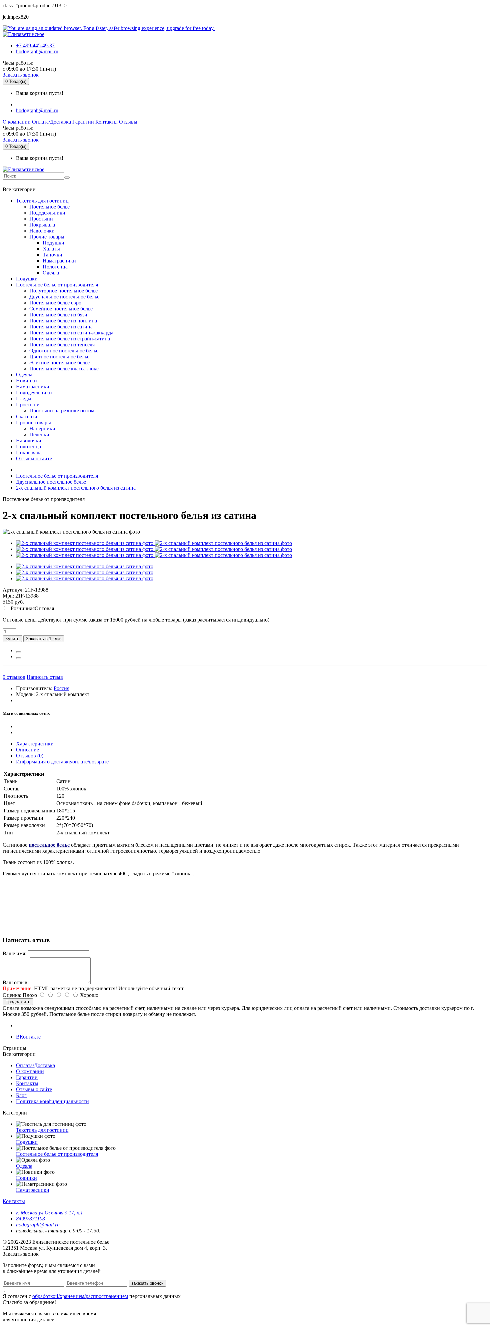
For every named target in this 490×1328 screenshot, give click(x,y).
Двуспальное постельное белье (64, 296)
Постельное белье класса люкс (64, 368)
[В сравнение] (18, 658)
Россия (61, 688)
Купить (12, 638)
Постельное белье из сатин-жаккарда (71, 332)
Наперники (42, 428)
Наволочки (42, 230)
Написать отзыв (45, 677)
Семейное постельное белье (61, 308)
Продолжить (17, 1001)
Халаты (51, 248)
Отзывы (128, 122)
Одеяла (51, 272)
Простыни (41, 218)
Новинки (26, 380)
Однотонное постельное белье (63, 350)
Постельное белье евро (55, 302)
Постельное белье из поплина (63, 320)
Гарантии (83, 122)
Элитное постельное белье (59, 362)
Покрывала (42, 224)
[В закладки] (18, 652)
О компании (17, 122)
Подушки (53, 242)
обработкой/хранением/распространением (80, 1296)
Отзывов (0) (29, 755)
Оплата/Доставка (51, 122)
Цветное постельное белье (59, 356)
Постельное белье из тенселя (62, 344)
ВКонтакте (28, 1037)
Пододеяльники (47, 213)
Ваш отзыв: (16, 982)
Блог (21, 1095)
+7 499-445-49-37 (35, 45)
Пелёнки (39, 434)
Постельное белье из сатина (61, 326)
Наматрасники (59, 260)
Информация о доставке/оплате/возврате (62, 761)
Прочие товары (46, 236)
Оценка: (12, 995)
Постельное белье (49, 207)
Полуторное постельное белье (63, 290)
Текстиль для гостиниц (42, 201)
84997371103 (30, 1218)
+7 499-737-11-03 (24, 183)
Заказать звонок (21, 75)
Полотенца (55, 266)
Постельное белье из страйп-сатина (69, 338)
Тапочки (52, 254)
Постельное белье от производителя (57, 284)
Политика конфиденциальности (52, 1101)
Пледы (23, 398)
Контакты (106, 122)
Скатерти (26, 416)
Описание (27, 749)
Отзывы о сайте (34, 458)
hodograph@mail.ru (37, 51)
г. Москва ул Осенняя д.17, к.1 (49, 1212)
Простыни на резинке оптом (61, 410)
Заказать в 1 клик (44, 638)
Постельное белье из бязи (58, 314)
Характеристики (35, 743)
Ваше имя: (14, 953)
